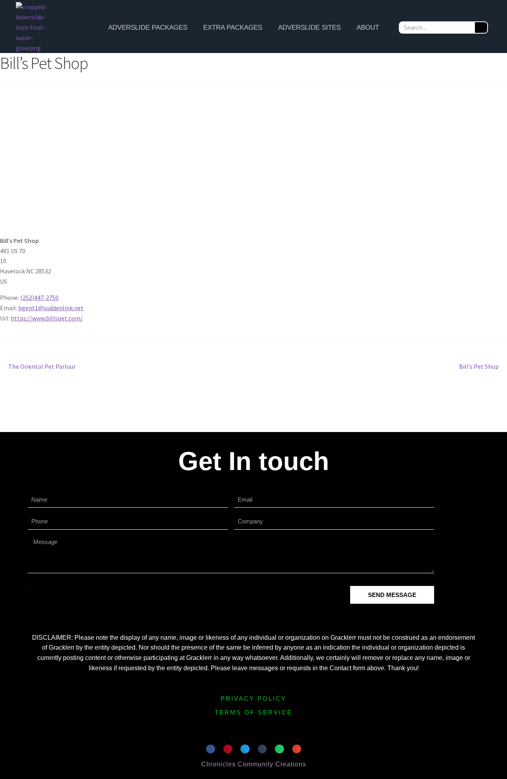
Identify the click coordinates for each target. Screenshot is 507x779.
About (367, 27)
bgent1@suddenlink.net (51, 308)
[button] (210, 749)
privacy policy (253, 698)
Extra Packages (232, 27)
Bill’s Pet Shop (479, 366)
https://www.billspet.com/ (47, 318)
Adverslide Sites (309, 27)
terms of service (253, 712)
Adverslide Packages (147, 27)
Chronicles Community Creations (253, 764)
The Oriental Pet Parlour (42, 366)
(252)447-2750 (39, 297)
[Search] (481, 27)
